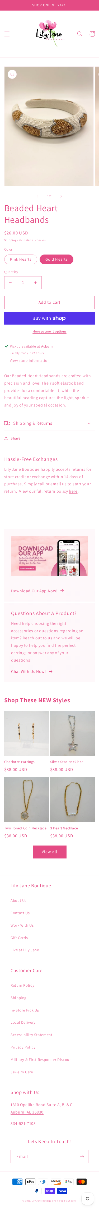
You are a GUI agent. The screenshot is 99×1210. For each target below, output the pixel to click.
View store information (30, 360)
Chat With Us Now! (28, 671)
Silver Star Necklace (67, 762)
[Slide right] (61, 196)
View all (49, 852)
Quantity (11, 271)
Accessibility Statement (32, 1034)
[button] (7, 34)
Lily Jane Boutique (42, 1200)
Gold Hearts (56, 259)
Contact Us (20, 912)
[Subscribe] (82, 1156)
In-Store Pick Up (25, 1010)
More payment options (49, 331)
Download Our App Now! (34, 591)
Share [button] (16, 438)
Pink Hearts (21, 259)
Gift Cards (19, 937)
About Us (18, 900)
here (73, 491)
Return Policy (22, 985)
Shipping (10, 240)
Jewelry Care (22, 1071)
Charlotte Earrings (19, 762)
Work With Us (22, 925)
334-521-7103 (23, 1123)
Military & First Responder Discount (42, 1059)
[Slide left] (37, 196)
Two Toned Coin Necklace (25, 828)
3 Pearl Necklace (64, 828)
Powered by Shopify (65, 1200)
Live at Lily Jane (25, 949)
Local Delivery (23, 1022)
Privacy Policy (23, 1047)
